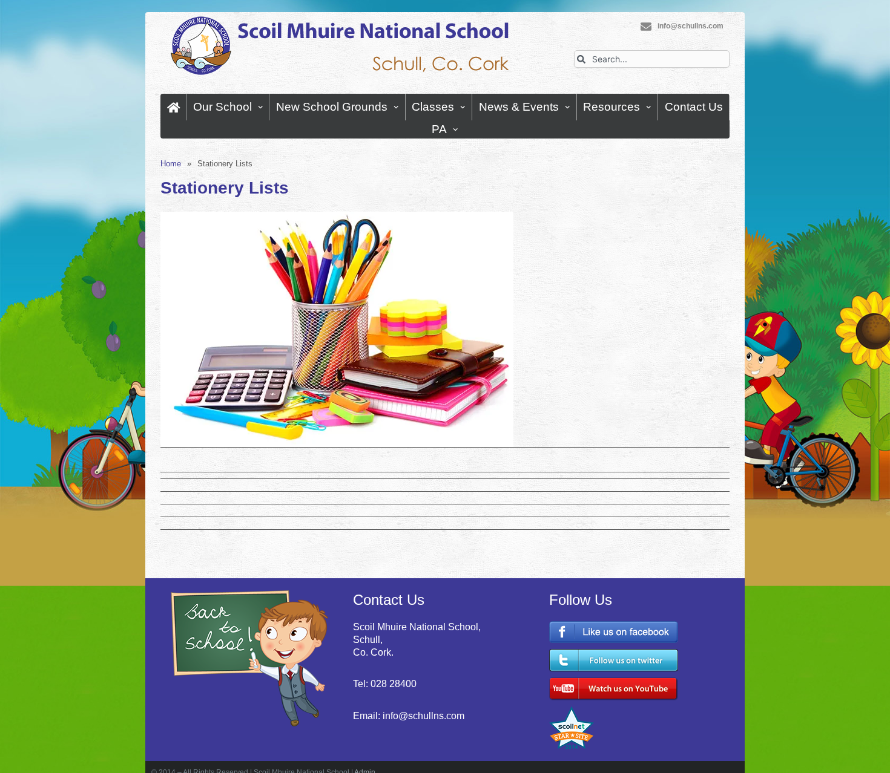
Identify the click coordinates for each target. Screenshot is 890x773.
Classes (433, 106)
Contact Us (694, 106)
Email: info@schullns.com (408, 716)
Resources (611, 106)
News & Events (519, 106)
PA (439, 129)
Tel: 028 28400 (385, 684)
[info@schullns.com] (646, 26)
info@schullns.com (691, 26)
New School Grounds (331, 106)
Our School (222, 106)
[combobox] (652, 59)
